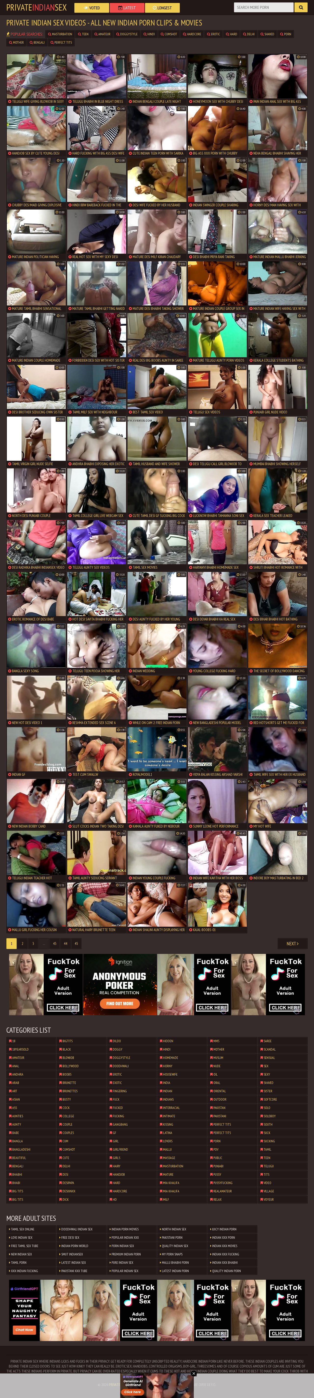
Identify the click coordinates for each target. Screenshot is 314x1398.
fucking (118, 1116)
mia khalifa (170, 1183)
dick (65, 1199)
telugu (268, 1166)
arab (15, 1083)
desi (65, 1174)
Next (292, 943)
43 (54, 943)
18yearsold (20, 1049)
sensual (269, 1057)
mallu (167, 1149)
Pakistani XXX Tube (74, 1271)
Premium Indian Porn (126, 1254)
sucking (269, 1141)
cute (65, 1158)
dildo (116, 1041)
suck (266, 1133)
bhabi (16, 1183)
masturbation (61, 34)
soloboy (269, 1116)
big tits (17, 1191)
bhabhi (17, 1174)
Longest (164, 8)
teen (85, 34)
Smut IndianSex (72, 1254)
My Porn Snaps (172, 1254)
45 (76, 943)
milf (165, 1199)
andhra (17, 1074)
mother (18, 42)
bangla (17, 1141)
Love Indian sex (21, 1237)
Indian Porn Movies (125, 1229)
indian (167, 1091)
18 (13, 1041)
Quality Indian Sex (174, 1246)
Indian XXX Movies (224, 1246)
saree (267, 1041)
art (14, 1091)
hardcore (193, 34)
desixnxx (68, 1191)
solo (266, 1108)
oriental (219, 1091)
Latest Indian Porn (175, 1271)
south (268, 1124)
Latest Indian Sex (73, 1262)
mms (216, 1041)
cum (65, 1141)
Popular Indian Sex (124, 1271)
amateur (104, 34)
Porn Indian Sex (122, 1246)
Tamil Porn (18, 1262)
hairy (116, 1166)
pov (215, 1149)
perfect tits (63, 42)
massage (168, 1158)
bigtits (67, 1041)
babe (15, 1133)
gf (114, 1133)
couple (67, 1124)
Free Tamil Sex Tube (24, 1246)
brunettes (70, 1091)
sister (267, 1091)
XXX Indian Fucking (24, 1271)
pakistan (219, 1108)
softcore (270, 1099)
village (268, 1191)
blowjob (68, 1057)
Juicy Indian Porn (223, 1229)
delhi (250, 34)
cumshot (170, 34)
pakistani (219, 1116)
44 (65, 943)
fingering (119, 1091)
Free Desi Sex (70, 1237)
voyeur (268, 1199)
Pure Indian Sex (122, 1262)
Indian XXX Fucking (225, 1254)
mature (167, 1174)
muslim (218, 1057)
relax (217, 1199)
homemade (170, 1057)
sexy (266, 1074)
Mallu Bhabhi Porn (175, 1262)
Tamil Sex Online (22, 1229)
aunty (16, 1124)
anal (15, 1066)
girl (115, 1141)
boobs (66, 1074)
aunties (17, 1116)
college (68, 1116)
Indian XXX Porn (223, 1237)
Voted (94, 8)
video (267, 1183)
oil (215, 1074)
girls (116, 1158)
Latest (129, 8)
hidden (167, 1041)
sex (265, 1066)
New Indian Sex (21, 1254)
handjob (118, 1174)
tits (266, 1174)
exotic (117, 1083)
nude (217, 1066)
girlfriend (120, 1149)
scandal (269, 1049)
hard (233, 34)
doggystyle (128, 34)
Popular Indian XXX (125, 1237)
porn (287, 34)
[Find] (301, 7)
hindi (151, 34)
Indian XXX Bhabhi (224, 1262)
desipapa (68, 1183)
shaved (269, 34)
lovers (167, 1141)
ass (14, 1108)
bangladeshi (21, 1149)
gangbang (120, 1124)
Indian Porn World (74, 1246)
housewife (170, 1074)
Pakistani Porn (172, 1237)
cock (66, 1108)
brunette (69, 1083)
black (66, 1049)
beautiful (19, 1158)
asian (16, 1099)
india (166, 1083)
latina (167, 1133)
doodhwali (120, 1066)
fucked (117, 1108)
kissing (167, 1124)
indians (168, 1099)
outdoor (219, 1099)
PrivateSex (36, 7)
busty (66, 1099)
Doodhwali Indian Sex (76, 1229)
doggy (117, 1049)
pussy (217, 1174)
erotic (215, 34)
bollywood (70, 1066)
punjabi (218, 1166)
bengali (39, 42)
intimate (168, 1116)
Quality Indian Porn (226, 1271)
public (217, 1158)
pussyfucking (223, 1183)
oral (216, 1083)
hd (114, 1199)
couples (68, 1133)
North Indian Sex (173, 1229)
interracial (171, 1108)
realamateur (222, 1191)
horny (167, 1066)
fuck (115, 1099)
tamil (267, 1149)
